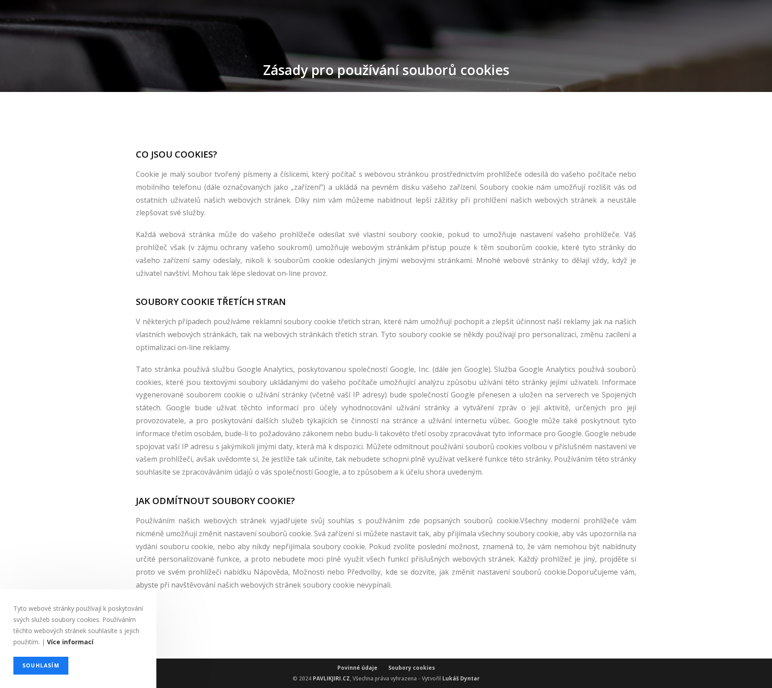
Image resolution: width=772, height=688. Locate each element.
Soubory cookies (411, 667)
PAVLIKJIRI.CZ (331, 678)
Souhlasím (40, 665)
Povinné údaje (362, 667)
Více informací (70, 642)
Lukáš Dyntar (461, 678)
